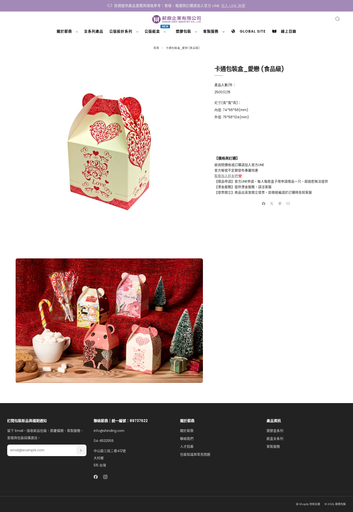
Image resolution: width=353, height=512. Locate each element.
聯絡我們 (187, 438)
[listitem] (176, 6)
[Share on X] (271, 203)
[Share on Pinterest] (280, 203)
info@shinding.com (109, 431)
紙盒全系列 (275, 438)
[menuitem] (67, 31)
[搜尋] (337, 18)
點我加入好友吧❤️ (228, 176)
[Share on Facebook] (263, 203)
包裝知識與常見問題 (195, 454)
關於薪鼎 (187, 431)
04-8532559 (104, 441)
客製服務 (273, 446)
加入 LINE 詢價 (233, 5)
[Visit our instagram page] (105, 477)
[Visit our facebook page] (96, 477)
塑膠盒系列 (275, 431)
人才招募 (187, 446)
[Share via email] (288, 203)
